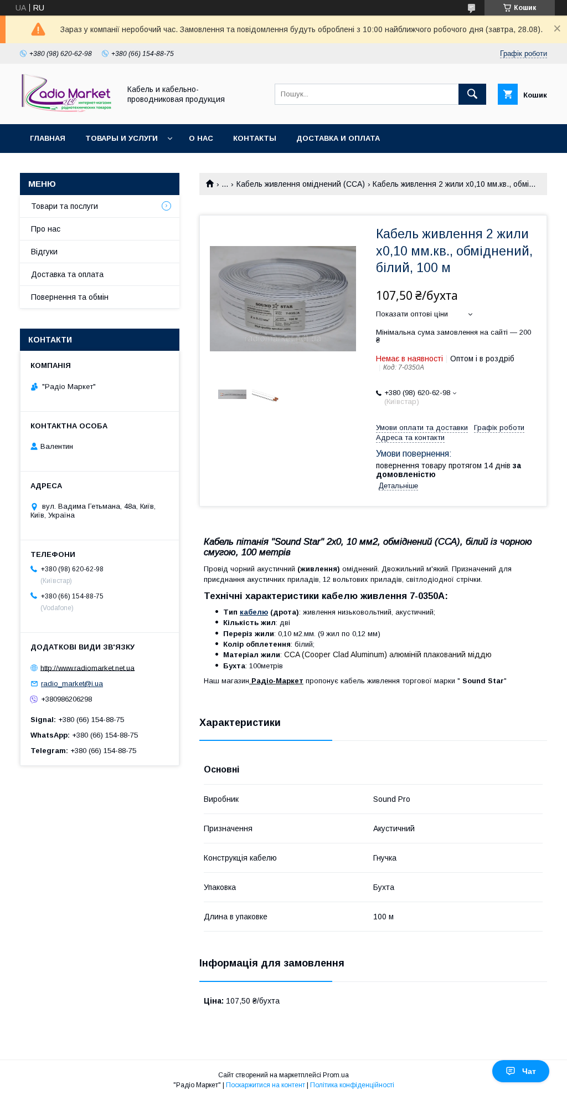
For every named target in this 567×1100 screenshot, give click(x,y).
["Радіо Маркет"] (67, 109)
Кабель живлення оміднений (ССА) (300, 184)
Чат (529, 1071)
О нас (201, 138)
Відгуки (44, 251)
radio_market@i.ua (72, 683)
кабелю (254, 612)
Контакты (254, 138)
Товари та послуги (64, 206)
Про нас (45, 228)
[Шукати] (472, 94)
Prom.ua (336, 1075)
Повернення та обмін (70, 297)
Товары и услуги (121, 138)
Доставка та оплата (67, 274)
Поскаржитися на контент (265, 1085)
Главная (47, 138)
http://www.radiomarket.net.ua (87, 667)
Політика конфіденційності (352, 1085)
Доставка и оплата (338, 138)
